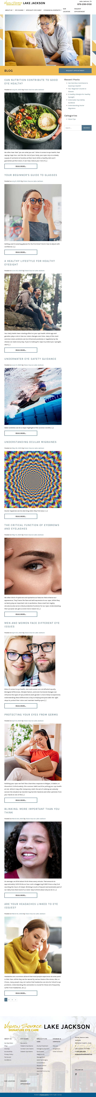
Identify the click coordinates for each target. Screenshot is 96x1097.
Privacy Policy (8, 1054)
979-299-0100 (84, 4)
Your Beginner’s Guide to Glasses (30, 175)
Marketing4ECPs (44, 1094)
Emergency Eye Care (43, 1049)
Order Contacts (58, 1051)
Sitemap (7, 1049)
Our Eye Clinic (8, 1043)
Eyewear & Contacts (52, 10)
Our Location (66, 10)
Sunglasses (56, 1049)
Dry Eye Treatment (42, 1046)
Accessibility (8, 1051)
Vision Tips (72, 119)
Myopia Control (41, 1065)
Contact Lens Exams (27, 1049)
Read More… (21, 166)
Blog (5, 1046)
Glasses (55, 1046)
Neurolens (40, 1068)
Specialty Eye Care (33, 10)
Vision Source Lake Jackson (34, 90)
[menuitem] (9, 10)
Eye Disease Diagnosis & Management (41, 1054)
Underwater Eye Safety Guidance (30, 358)
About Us (8, 10)
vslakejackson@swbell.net (83, 1054)
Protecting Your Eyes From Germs (31, 714)
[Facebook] (76, 1074)
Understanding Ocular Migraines (30, 441)
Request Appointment (79, 10)
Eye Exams (19, 10)
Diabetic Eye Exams (27, 1051)
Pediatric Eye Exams (27, 1046)
